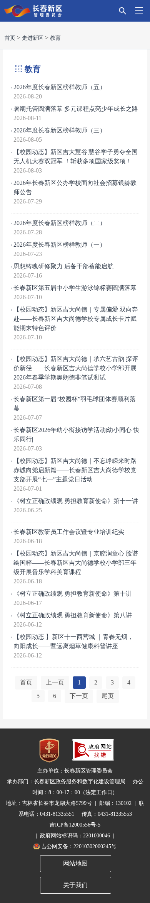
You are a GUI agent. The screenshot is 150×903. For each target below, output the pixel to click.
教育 (55, 38)
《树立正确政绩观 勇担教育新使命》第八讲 (72, 615)
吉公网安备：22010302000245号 (79, 846)
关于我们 (75, 885)
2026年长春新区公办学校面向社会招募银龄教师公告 (75, 187)
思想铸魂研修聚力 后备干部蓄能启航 (63, 266)
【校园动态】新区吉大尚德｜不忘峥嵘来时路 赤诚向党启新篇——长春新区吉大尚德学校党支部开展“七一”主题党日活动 (75, 470)
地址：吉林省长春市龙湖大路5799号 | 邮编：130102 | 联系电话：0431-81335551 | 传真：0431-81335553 (75, 808)
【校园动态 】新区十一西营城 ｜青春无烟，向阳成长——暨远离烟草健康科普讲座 (73, 641)
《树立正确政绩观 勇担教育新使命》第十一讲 (75, 501)
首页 (10, 38)
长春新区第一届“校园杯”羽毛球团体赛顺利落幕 (74, 404)
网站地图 (75, 863)
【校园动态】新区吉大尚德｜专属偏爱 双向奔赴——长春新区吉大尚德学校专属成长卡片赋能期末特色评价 (75, 318)
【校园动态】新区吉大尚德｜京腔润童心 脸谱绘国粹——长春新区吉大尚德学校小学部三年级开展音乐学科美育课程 (75, 562)
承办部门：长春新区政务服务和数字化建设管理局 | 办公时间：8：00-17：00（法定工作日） (75, 787)
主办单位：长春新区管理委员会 (75, 771)
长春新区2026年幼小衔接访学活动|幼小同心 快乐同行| (76, 434)
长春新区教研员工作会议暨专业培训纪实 (68, 532)
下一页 (79, 696)
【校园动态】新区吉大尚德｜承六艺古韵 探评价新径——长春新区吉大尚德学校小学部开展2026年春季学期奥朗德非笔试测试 (75, 368)
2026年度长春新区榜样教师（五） (59, 87)
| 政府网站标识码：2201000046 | (75, 836)
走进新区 (32, 38)
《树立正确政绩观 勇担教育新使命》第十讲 (72, 593)
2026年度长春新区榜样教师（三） (59, 130)
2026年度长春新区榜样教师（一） (59, 244)
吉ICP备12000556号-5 (75, 825)
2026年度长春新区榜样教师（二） (59, 223)
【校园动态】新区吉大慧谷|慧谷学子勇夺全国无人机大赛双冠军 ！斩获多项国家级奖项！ (75, 156)
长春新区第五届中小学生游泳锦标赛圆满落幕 (75, 288)
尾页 (108, 696)
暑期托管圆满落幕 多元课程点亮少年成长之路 (75, 108)
